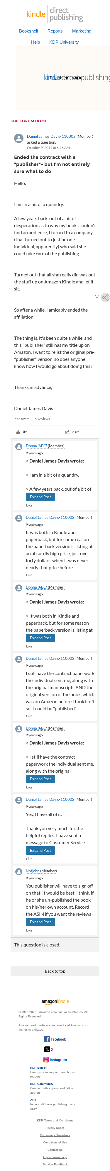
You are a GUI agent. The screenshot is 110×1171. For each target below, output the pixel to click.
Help (35, 42)
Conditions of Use (55, 1142)
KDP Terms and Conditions (55, 1120)
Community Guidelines (55, 1135)
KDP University (64, 42)
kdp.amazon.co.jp (55, 1157)
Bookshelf (28, 30)
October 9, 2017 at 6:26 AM (48, 147)
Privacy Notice (55, 1127)
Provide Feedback (55, 1164)
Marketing (81, 30)
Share (75, 432)
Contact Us (55, 1149)
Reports (55, 30)
